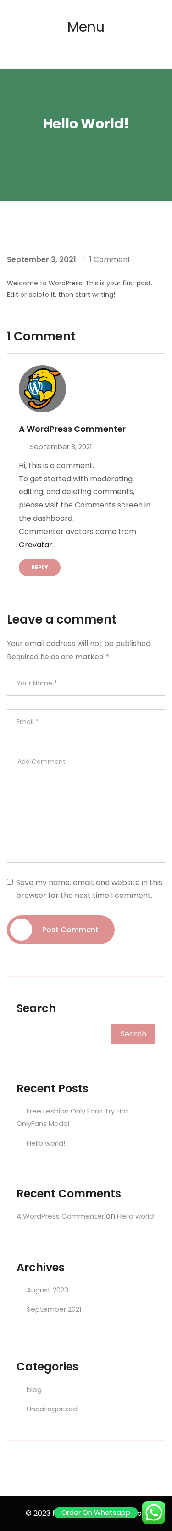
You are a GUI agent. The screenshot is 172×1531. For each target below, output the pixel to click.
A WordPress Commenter (60, 1216)
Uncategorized (52, 1409)
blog (34, 1389)
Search (36, 1008)
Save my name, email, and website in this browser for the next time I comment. (89, 888)
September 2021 (54, 1309)
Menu (86, 27)
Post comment (70, 929)
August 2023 (47, 1290)
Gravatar (35, 545)
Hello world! (46, 1143)
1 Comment (110, 259)
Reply (39, 567)
